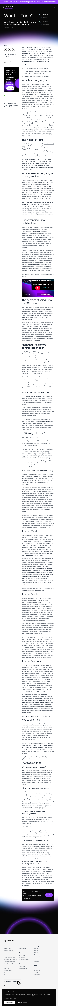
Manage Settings (22, 1002)
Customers (36, 952)
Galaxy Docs (37, 968)
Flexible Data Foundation (9, 957)
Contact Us (36, 961)
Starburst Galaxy (8, 948)
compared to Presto (38, 590)
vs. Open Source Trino (24, 959)
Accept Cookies (9, 1002)
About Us (36, 948)
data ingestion (46, 421)
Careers (36, 950)
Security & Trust (38, 957)
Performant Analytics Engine (10, 959)
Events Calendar (23, 948)
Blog (5, 972)
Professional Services (39, 959)
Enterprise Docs (38, 970)
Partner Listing (22, 966)
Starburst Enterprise (8, 950)
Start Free (10, 88)
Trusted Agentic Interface (10, 963)
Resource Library (8, 970)
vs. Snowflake (22, 955)
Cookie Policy (32, 995)
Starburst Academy (8, 974)
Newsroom (36, 954)
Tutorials (36, 972)
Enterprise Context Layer (9, 961)
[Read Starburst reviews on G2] (4, 985)
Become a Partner (23, 968)
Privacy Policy (14, 998)
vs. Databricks (22, 957)
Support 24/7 (37, 974)
